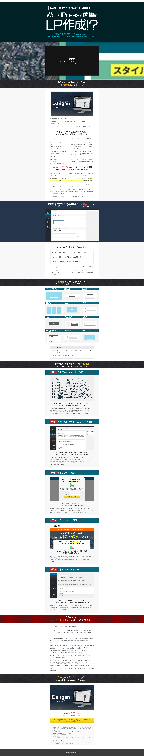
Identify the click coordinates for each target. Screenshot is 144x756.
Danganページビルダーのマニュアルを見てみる (63, 355)
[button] (49, 224)
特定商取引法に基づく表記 (72, 752)
